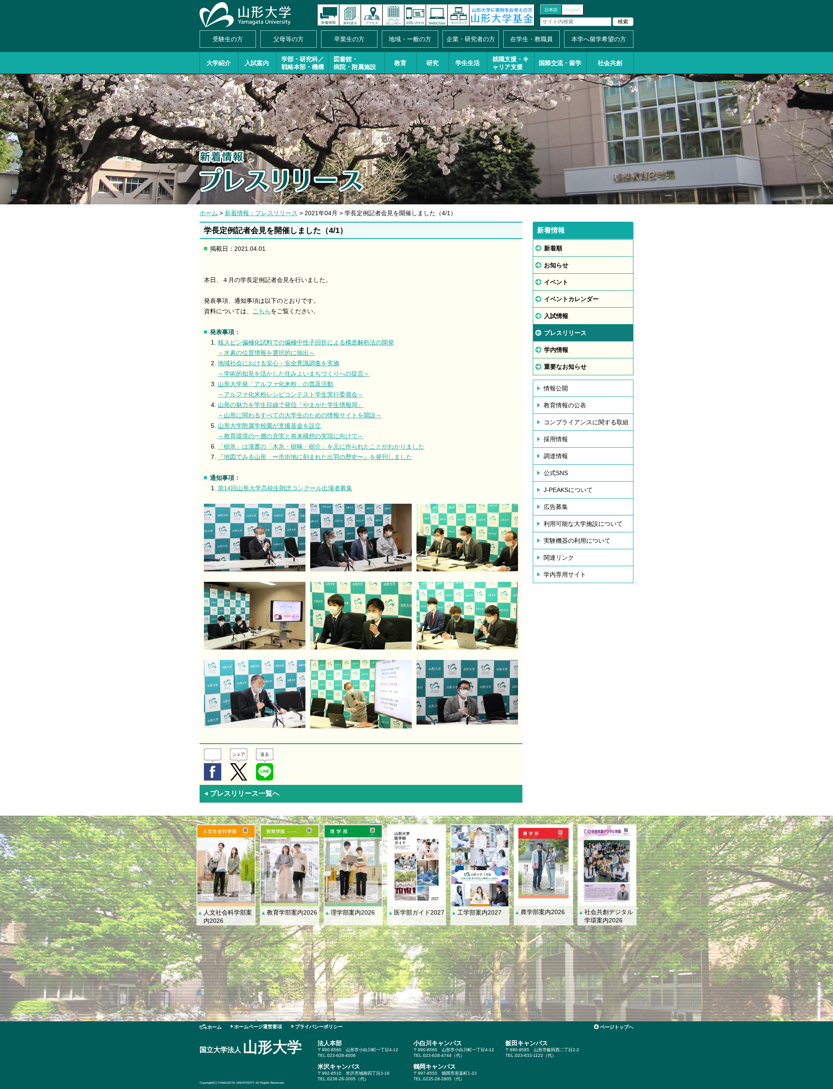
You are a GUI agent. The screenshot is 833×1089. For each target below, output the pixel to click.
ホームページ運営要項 (258, 1026)
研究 (432, 62)
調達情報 (556, 456)
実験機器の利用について (577, 540)
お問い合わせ (415, 15)
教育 (400, 62)
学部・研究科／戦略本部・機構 (303, 63)
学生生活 (468, 62)
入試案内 (257, 62)
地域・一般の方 (410, 39)
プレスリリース (565, 332)
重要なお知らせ (565, 366)
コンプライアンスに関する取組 (586, 422)
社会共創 (610, 62)
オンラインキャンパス (437, 15)
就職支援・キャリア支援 (510, 63)
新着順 (553, 248)
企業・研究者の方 (470, 39)
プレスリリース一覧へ (241, 793)
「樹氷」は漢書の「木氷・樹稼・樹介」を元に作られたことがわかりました (321, 446)
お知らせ (556, 265)
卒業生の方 (349, 39)
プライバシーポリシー (319, 1026)
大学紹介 (219, 62)
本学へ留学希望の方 (598, 39)
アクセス (372, 15)
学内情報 (556, 349)
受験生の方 (228, 39)
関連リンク (559, 557)
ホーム (209, 213)
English (572, 9)
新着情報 (328, 15)
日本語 (551, 9)
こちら (262, 311)
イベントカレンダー (393, 15)
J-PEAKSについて (568, 489)
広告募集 (556, 506)
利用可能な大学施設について (583, 523)
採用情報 (556, 439)
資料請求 (350, 15)
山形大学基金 (502, 15)
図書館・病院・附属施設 (355, 63)
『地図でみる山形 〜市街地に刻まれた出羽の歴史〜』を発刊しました (315, 456)
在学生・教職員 (531, 39)
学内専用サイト (565, 574)
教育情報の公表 (565, 405)
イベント (556, 282)
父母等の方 (288, 39)
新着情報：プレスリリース (261, 213)
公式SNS (556, 472)
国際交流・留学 (560, 62)
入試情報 (556, 315)
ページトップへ (616, 1027)
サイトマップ (458, 15)
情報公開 (556, 388)
